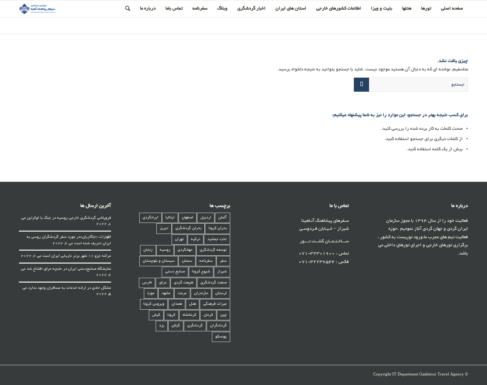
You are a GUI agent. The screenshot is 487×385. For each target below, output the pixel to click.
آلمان (222, 218)
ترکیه (195, 239)
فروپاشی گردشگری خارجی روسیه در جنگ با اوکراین (69, 218)
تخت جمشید (217, 239)
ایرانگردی (150, 218)
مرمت (182, 293)
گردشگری (195, 326)
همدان (177, 304)
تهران (179, 239)
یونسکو (221, 337)
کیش (156, 315)
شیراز (222, 272)
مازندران (201, 293)
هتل (192, 304)
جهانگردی (185, 250)
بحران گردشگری (188, 228)
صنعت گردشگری (214, 283)
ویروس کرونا (153, 304)
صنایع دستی (175, 272)
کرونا (171, 315)
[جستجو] (127, 8)
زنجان (148, 250)
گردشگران (218, 326)
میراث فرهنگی (215, 304)
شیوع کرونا (201, 272)
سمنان (187, 261)
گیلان (176, 326)
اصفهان (187, 218)
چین (223, 315)
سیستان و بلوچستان (159, 261)
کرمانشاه (189, 315)
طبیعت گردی (183, 283)
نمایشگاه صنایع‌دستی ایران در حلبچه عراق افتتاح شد (69, 269)
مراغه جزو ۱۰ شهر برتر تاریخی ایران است (77, 256)
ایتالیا (170, 218)
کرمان (208, 315)
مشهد (166, 293)
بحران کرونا (217, 228)
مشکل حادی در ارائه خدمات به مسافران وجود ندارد (69, 288)
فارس (147, 283)
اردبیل (206, 218)
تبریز (164, 228)
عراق (163, 283)
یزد (161, 326)
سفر (223, 261)
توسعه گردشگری (213, 250)
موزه (150, 293)
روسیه (165, 250)
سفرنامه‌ (206, 261)
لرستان (221, 293)
